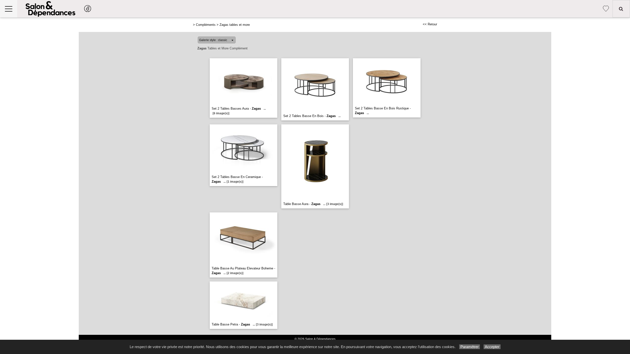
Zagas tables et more (235, 25)
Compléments (206, 25)
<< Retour (430, 24)
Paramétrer (469, 347)
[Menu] (8, 8)
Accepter (492, 347)
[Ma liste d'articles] (606, 8)
